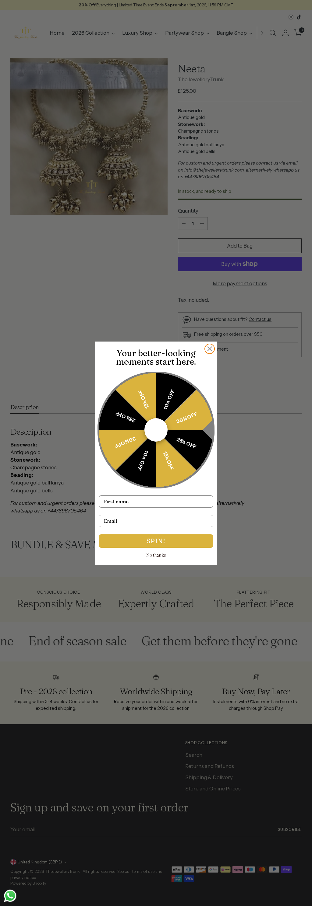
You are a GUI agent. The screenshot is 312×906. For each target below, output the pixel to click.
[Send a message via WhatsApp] (10, 896)
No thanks (156, 555)
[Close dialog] (209, 349)
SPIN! (156, 541)
